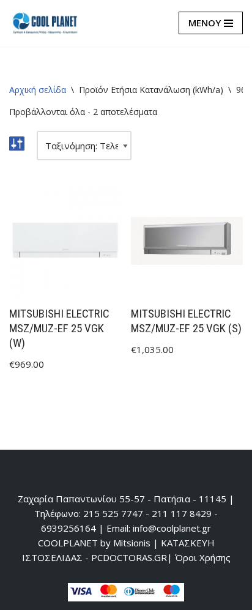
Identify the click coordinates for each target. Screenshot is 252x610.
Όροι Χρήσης (203, 557)
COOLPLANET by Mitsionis (94, 543)
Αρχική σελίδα (37, 89)
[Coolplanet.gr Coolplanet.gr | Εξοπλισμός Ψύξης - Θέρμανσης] (46, 23)
